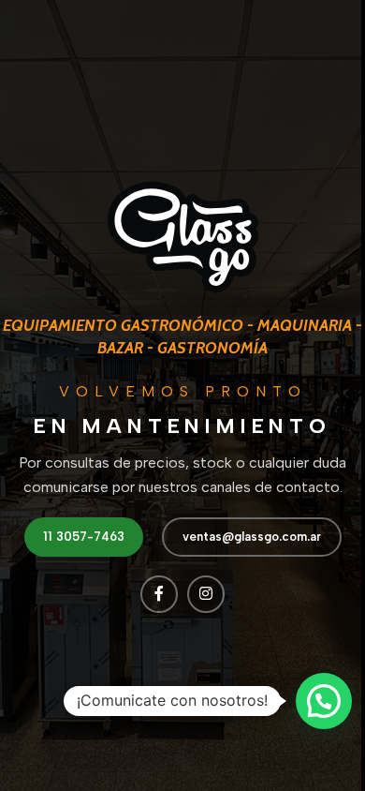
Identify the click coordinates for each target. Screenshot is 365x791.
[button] (324, 701)
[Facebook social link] (159, 594)
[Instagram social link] (206, 594)
